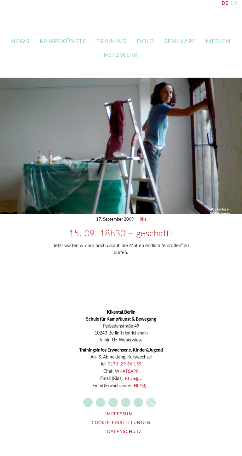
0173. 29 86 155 (125, 364)
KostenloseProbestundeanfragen (220, 214)
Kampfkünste (63, 41)
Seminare (180, 41)
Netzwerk (121, 55)
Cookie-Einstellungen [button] (121, 423)
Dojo (145, 41)
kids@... (133, 379)
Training (111, 41)
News (20, 41)
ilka (143, 219)
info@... (141, 386)
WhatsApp (127, 372)
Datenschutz (124, 432)
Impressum (119, 414)
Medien (218, 41)
